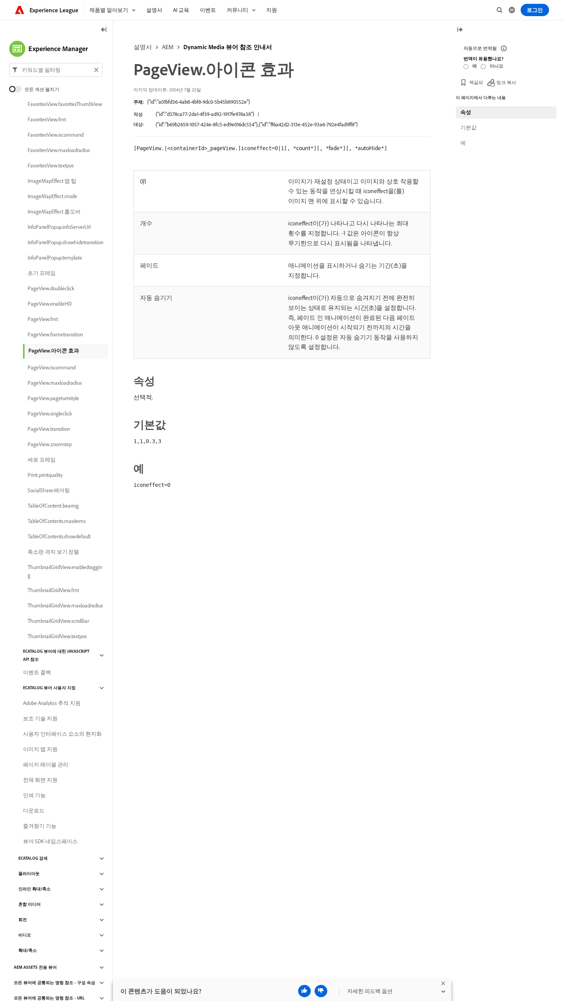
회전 (22, 920)
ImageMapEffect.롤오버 (54, 211)
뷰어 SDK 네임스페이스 (50, 841)
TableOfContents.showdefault (59, 536)
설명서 (143, 47)
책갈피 (476, 82)
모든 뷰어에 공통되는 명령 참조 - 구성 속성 (54, 983)
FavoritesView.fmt (47, 119)
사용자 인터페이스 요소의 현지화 (62, 734)
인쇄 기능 (34, 795)
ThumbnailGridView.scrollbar (58, 621)
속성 (465, 112)
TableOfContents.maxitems (57, 521)
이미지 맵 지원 (40, 749)
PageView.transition (49, 429)
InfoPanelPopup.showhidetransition (65, 242)
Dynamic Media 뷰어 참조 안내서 (227, 47)
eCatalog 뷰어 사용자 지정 (49, 688)
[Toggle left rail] (104, 30)
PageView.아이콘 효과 (53, 350)
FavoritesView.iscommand (56, 135)
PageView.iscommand (52, 367)
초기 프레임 (42, 273)
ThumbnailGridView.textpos (57, 636)
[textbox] (55, 70)
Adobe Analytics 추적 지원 (52, 703)
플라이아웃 (29, 874)
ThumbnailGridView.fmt (53, 590)
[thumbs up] (304, 991)
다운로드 (34, 810)
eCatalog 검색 (33, 858)
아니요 (496, 66)
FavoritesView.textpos (51, 165)
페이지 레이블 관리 (45, 764)
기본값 (468, 127)
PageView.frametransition (55, 334)
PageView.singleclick (50, 413)
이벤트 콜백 (37, 672)
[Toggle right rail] (459, 30)
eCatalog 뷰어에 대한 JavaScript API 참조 (56, 655)
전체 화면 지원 (40, 780)
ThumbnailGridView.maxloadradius (65, 605)
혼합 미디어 (29, 904)
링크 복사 (506, 82)
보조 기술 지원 (40, 718)
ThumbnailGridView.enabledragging (65, 571)
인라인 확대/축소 (34, 889)
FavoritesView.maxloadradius (59, 150)
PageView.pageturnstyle (53, 398)
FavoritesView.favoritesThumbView (65, 104)
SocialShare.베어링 (49, 490)
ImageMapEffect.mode (52, 196)
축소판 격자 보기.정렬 (53, 552)
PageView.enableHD (50, 304)
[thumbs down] (321, 991)
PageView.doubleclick (51, 288)
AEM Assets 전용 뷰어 (35, 967)
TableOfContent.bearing (53, 506)
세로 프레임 (42, 460)
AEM (167, 47)
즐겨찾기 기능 (39, 826)
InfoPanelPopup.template (55, 258)
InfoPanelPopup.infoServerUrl (59, 227)
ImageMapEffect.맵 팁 (52, 181)
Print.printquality (45, 475)
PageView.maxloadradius (55, 383)
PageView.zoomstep (50, 444)
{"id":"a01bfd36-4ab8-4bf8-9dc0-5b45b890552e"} (198, 101)
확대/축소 (27, 950)
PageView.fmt (43, 319)
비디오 (24, 935)
